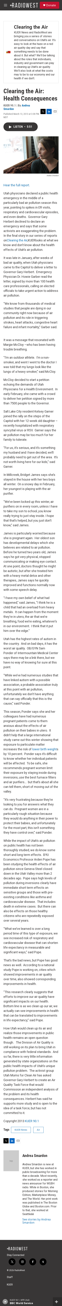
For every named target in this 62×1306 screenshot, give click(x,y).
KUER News (21, 1129)
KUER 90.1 (32, 1121)
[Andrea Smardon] (11, 1160)
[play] (5, 1301)
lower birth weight (44, 749)
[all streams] (57, 1301)
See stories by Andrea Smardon (36, 1220)
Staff (10, 1277)
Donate (51, 5)
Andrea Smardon (34, 1155)
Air (38, 1129)
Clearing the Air (31, 27)
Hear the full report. (16, 185)
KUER (10, 1284)
